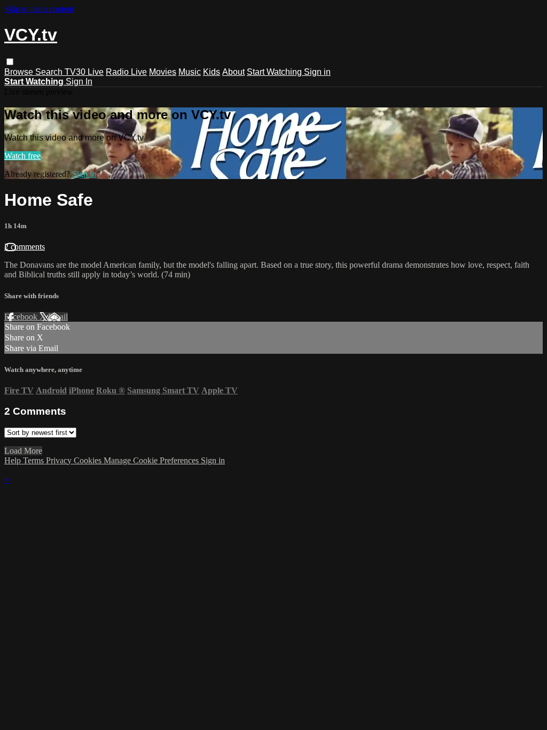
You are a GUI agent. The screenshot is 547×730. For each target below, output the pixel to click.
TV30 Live (84, 71)
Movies (162, 71)
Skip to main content (39, 8)
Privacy (60, 460)
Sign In (79, 81)
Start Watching (275, 71)
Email (58, 316)
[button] (9, 61)
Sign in (317, 71)
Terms (34, 460)
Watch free (22, 155)
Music (189, 71)
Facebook (22, 316)
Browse (19, 71)
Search (50, 71)
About (233, 71)
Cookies (89, 460)
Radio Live (126, 71)
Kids (211, 71)
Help (13, 460)
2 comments (24, 246)
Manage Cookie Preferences (152, 460)
